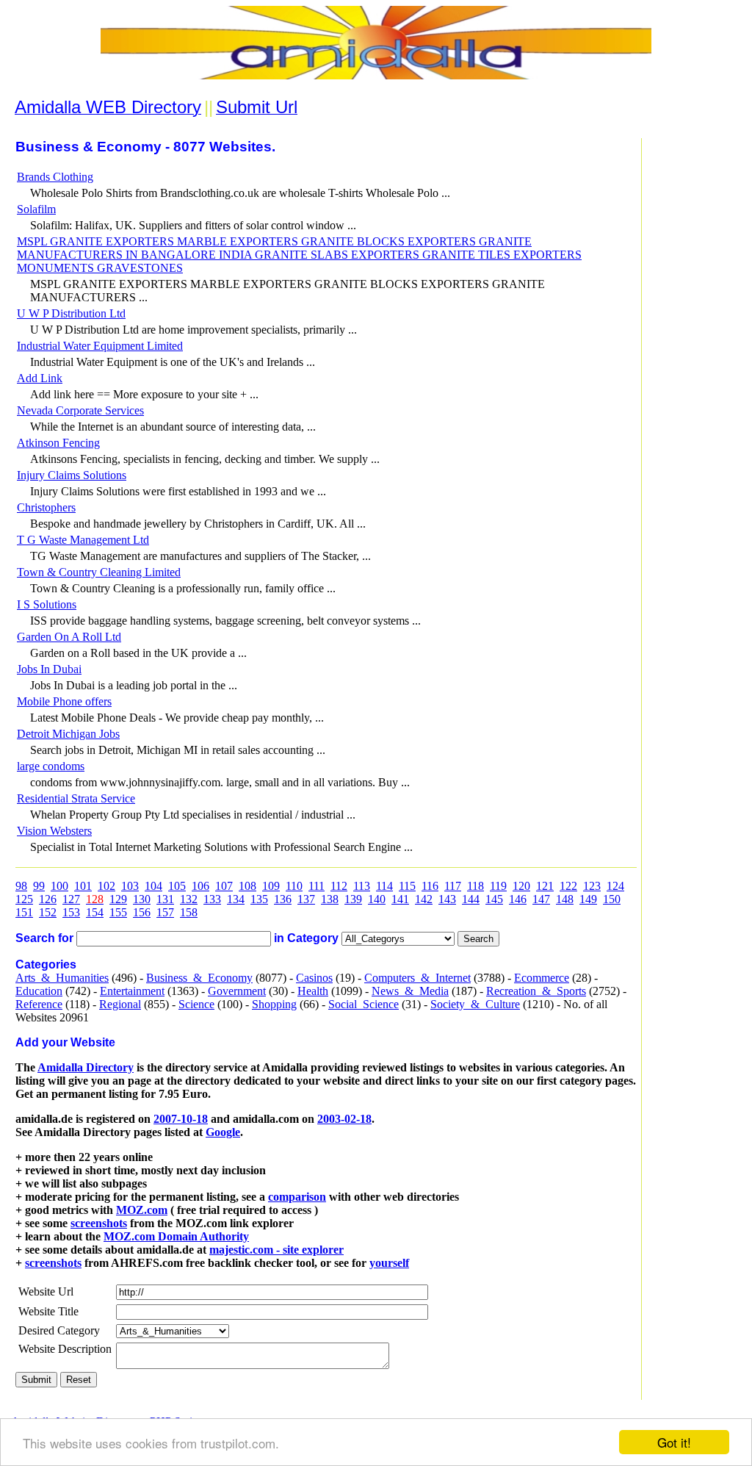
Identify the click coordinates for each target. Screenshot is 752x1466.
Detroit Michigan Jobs (68, 733)
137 (306, 899)
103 (130, 886)
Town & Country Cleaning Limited (99, 572)
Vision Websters (54, 830)
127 (71, 899)
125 (24, 899)
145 (494, 899)
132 (189, 899)
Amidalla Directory (85, 1067)
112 (338, 886)
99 (39, 886)
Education (38, 991)
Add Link (39, 378)
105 (177, 886)
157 (165, 912)
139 (353, 899)
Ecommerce (541, 977)
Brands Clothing (55, 176)
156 (142, 912)
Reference (38, 1004)
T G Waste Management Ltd (83, 539)
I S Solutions (46, 604)
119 (498, 886)
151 (24, 912)
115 (407, 886)
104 (153, 886)
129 (118, 899)
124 (615, 886)
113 (361, 886)
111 (316, 886)
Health (312, 991)
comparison (297, 1196)
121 (545, 886)
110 (294, 886)
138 (330, 899)
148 (565, 899)
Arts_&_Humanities (62, 977)
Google (223, 1132)
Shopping (274, 1004)
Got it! (674, 1442)
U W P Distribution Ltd (71, 313)
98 (21, 886)
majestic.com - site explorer (276, 1249)
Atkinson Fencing (58, 442)
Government (237, 991)
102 (106, 886)
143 (447, 899)
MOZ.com (141, 1210)
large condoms (50, 766)
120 (521, 886)
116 (430, 886)
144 (471, 899)
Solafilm (36, 209)
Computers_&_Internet (417, 977)
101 (83, 886)
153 (71, 912)
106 (200, 886)
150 (612, 899)
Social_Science (363, 1004)
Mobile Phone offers (64, 701)
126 (48, 899)
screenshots (98, 1223)
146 (518, 899)
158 (189, 912)
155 (118, 912)
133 (212, 899)
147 (541, 899)
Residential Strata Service (76, 798)
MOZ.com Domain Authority (176, 1236)
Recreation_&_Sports (536, 991)
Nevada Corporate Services (80, 410)
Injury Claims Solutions (71, 475)
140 (377, 899)
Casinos (314, 977)
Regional (120, 1004)
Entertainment (132, 991)
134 (236, 899)
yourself (389, 1263)
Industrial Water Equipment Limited (100, 345)
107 (224, 886)
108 (247, 886)
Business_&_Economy (199, 977)
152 (48, 912)
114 (384, 886)
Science (196, 1004)
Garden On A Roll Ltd (69, 636)
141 (400, 899)
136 (283, 899)
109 (271, 886)
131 (165, 899)
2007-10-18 (180, 1119)
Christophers (46, 507)
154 (95, 912)
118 (475, 886)
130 (142, 899)
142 (424, 899)
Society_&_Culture (475, 1004)
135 (259, 899)
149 (588, 899)
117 (452, 886)
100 (59, 886)
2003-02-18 (344, 1119)
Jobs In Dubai (49, 669)
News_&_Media (410, 991)
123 (592, 886)
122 (568, 886)
